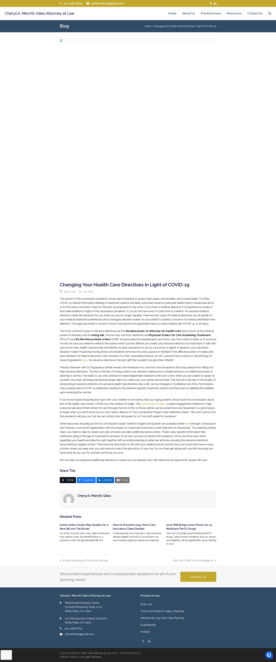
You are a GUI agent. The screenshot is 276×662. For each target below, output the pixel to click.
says (85, 360)
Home (148, 26)
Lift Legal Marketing (90, 656)
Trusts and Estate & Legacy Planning (162, 611)
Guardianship (148, 624)
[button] (269, 14)
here (187, 423)
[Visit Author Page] (68, 499)
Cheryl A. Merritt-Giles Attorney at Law (40, 13)
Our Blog (88, 291)
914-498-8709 (73, 3)
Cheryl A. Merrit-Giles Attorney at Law (91, 653)
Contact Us (198, 577)
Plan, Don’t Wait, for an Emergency (193, 561)
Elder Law (146, 604)
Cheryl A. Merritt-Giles (94, 496)
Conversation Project (153, 403)
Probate (145, 631)
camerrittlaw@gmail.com (107, 3)
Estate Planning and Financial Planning (84, 561)
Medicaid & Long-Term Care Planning (162, 618)
